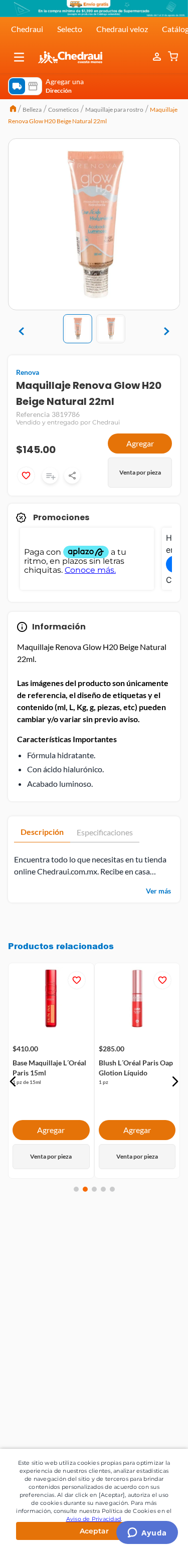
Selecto (69, 29)
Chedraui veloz (122, 29)
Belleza (32, 109)
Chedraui (27, 29)
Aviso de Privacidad (93, 1518)
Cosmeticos (63, 109)
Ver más (158, 891)
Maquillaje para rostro (114, 109)
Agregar (140, 443)
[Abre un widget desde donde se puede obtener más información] (147, 1533)
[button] (19, 57)
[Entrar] (158, 57)
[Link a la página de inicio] (13, 109)
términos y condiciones (118, 1292)
